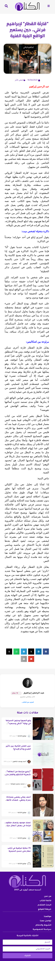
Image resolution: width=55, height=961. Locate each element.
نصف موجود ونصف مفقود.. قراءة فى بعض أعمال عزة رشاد (17, 826)
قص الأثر (19, 80)
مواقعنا (47, 917)
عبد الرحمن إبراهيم (34, 693)
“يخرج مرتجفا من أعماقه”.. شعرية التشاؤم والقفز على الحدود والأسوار (18, 775)
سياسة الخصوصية (42, 929)
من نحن (47, 896)
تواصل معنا (45, 921)
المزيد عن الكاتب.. (27, 702)
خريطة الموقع (44, 909)
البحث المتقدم (44, 905)
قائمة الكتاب (45, 901)
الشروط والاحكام (43, 925)
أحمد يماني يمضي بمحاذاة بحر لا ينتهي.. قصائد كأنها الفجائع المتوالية (18, 800)
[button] (46, 652)
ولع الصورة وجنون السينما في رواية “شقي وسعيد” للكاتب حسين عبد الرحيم (18, 724)
